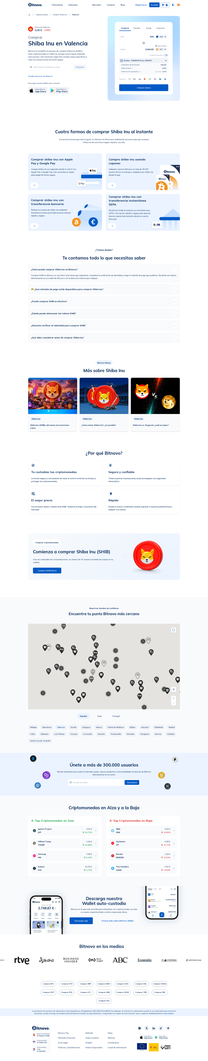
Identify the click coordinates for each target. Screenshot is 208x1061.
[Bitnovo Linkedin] (153, 1028)
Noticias (111, 1038)
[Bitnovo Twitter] (146, 1028)
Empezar (80, 67)
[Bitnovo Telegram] (167, 1028)
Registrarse (141, 5)
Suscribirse (132, 782)
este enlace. (169, 1013)
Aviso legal (63, 1042)
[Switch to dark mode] (173, 5)
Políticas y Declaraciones (69, 1047)
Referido (89, 1033)
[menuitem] (57, 4)
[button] (178, 5)
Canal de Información (117, 1047)
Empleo (88, 1042)
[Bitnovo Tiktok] (160, 1028)
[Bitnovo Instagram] (139, 1028)
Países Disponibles (93, 1047)
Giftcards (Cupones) (66, 1038)
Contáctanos (113, 1042)
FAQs (110, 1033)
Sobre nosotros (92, 1038)
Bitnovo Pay (63, 1033)
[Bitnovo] (35, 5)
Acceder (154, 5)
